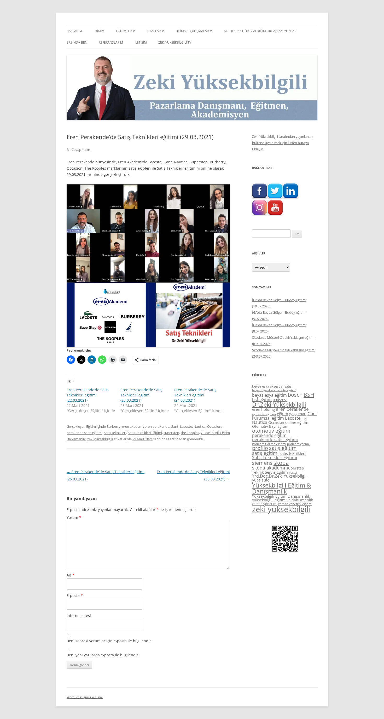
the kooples (190, 432)
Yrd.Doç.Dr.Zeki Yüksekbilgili (279, 476)
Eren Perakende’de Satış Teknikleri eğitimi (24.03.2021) (195, 395)
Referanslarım (111, 42)
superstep (171, 432)
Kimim (99, 31)
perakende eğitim (269, 435)
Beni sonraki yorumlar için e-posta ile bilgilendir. (109, 640)
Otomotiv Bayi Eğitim (270, 426)
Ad (70, 575)
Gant (174, 426)
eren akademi (132, 426)
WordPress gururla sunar (85, 697)
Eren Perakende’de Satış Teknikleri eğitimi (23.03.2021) (141, 395)
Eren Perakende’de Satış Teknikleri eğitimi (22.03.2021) (88, 395)
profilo (260, 447)
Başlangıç (75, 31)
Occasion (214, 426)
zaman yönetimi (264, 503)
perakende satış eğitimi (84, 432)
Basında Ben (77, 42)
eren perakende (157, 426)
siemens (262, 462)
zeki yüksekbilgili (100, 439)
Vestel (293, 472)
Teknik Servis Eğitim (270, 472)
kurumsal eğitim (268, 418)
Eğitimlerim (125, 31)
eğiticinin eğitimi (264, 414)
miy (304, 418)
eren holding (263, 409)
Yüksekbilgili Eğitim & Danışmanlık (281, 488)
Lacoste (186, 426)
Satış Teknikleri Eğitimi (145, 432)
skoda (281, 462)
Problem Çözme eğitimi (269, 444)
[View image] (148, 265)
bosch (295, 394)
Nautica (200, 426)
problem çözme (298, 444)
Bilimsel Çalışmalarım (194, 31)
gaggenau (297, 413)
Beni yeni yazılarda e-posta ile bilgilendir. (103, 654)
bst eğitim (262, 399)
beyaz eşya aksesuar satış (272, 386)
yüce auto (261, 480)
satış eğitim (283, 447)
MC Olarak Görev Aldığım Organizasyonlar (260, 31)
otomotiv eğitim (271, 430)
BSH (309, 394)
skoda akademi (268, 468)
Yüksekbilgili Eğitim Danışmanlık (281, 496)
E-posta (75, 595)
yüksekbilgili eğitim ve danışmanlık (282, 499)
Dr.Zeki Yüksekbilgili (279, 404)
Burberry (113, 426)
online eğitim (296, 422)
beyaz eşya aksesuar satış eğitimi (274, 390)
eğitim (282, 414)
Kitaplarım (155, 31)
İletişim (141, 42)
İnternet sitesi (79, 615)
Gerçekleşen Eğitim (81, 426)
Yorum (74, 517)
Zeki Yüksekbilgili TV (174, 42)
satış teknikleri (115, 432)
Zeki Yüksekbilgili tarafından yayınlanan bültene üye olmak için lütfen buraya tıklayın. (282, 142)
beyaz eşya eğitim (269, 395)
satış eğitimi (265, 453)
